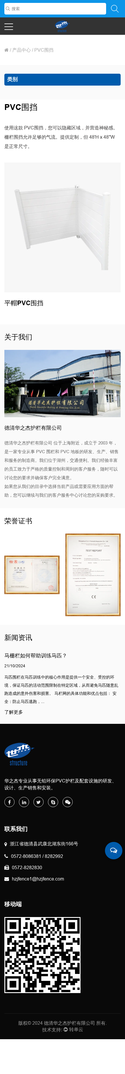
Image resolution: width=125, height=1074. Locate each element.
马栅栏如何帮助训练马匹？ (35, 655)
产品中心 (21, 50)
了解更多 (13, 712)
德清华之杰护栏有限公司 (69, 1023)
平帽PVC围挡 (23, 303)
